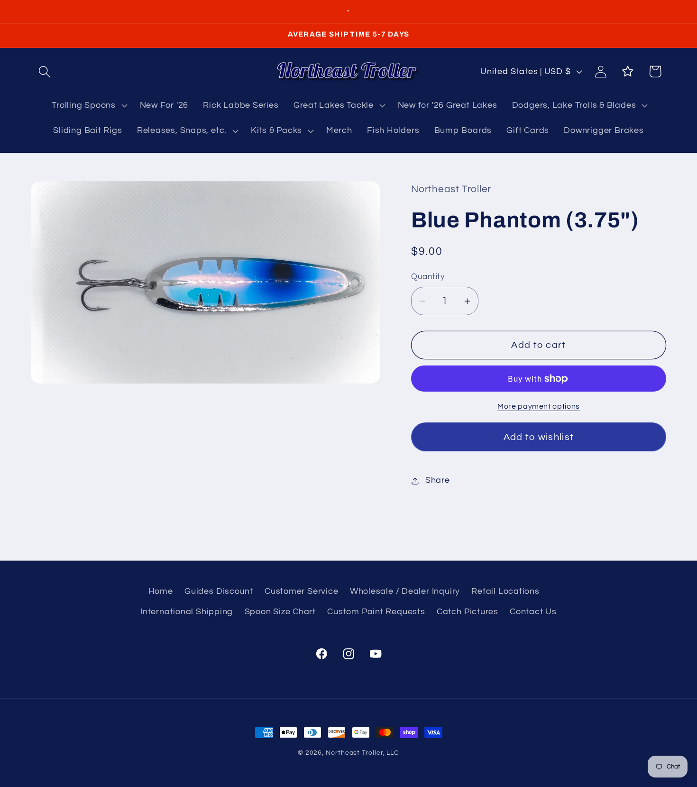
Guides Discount (218, 591)
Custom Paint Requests (376, 611)
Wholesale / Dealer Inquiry (405, 591)
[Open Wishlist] (628, 71)
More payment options (538, 407)
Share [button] (437, 480)
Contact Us (533, 611)
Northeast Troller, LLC (362, 752)
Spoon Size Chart (280, 611)
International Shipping (186, 611)
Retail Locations (505, 591)
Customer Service (301, 591)
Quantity (427, 277)
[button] (44, 71)
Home (160, 591)
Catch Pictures (467, 611)
